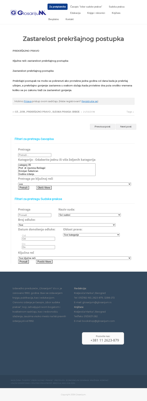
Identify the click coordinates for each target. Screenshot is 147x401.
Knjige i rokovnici (96, 13)
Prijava (28, 101)
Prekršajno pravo (39, 111)
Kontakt (70, 19)
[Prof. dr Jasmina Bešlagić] (56, 168)
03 (17, 111)
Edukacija (75, 13)
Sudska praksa (116, 6)
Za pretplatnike (57, 6)
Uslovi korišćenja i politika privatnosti (31, 383)
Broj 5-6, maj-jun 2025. (64, 383)
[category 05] (56, 165)
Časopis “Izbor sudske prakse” (86, 6)
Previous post (102, 126)
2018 (22, 111)
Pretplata (59, 380)
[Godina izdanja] (56, 174)
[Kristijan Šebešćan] (56, 171)
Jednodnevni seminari (77, 380)
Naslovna (16, 380)
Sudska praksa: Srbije (66, 111)
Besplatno (53, 19)
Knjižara (116, 13)
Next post (126, 126)
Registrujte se (90, 101)
